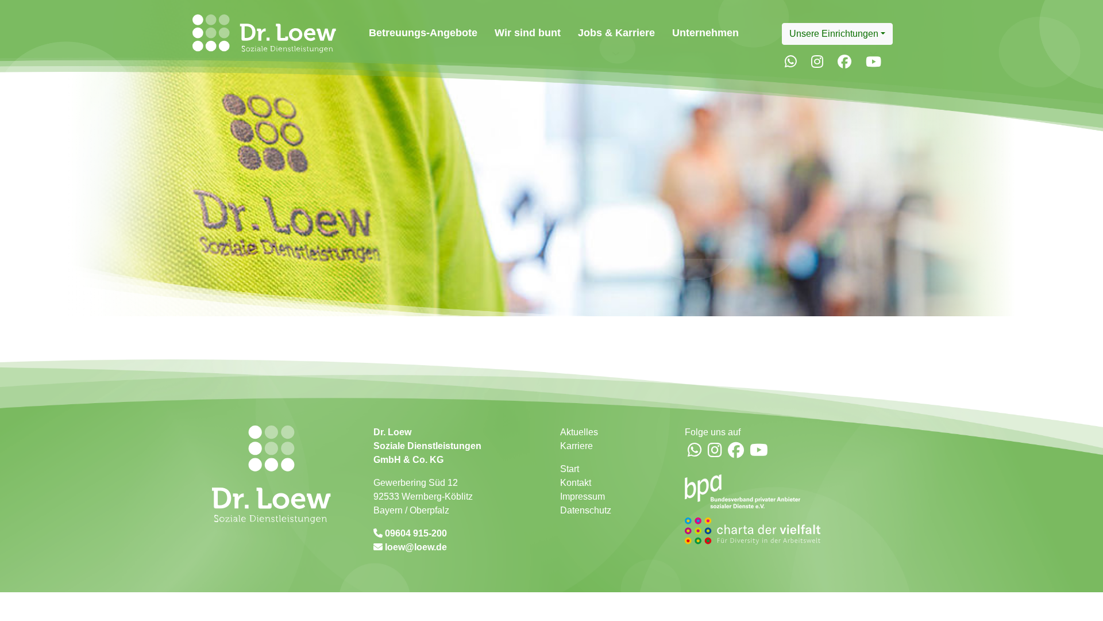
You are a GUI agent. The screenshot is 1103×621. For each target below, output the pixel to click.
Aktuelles (579, 432)
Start (569, 469)
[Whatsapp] (791, 62)
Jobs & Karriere (616, 32)
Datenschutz (585, 510)
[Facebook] (844, 62)
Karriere (576, 446)
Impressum (582, 496)
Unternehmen (705, 32)
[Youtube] (873, 62)
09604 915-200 (415, 533)
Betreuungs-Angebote (423, 32)
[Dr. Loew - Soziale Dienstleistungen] (261, 33)
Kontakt (575, 483)
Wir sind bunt (528, 32)
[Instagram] (817, 62)
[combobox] (837, 34)
